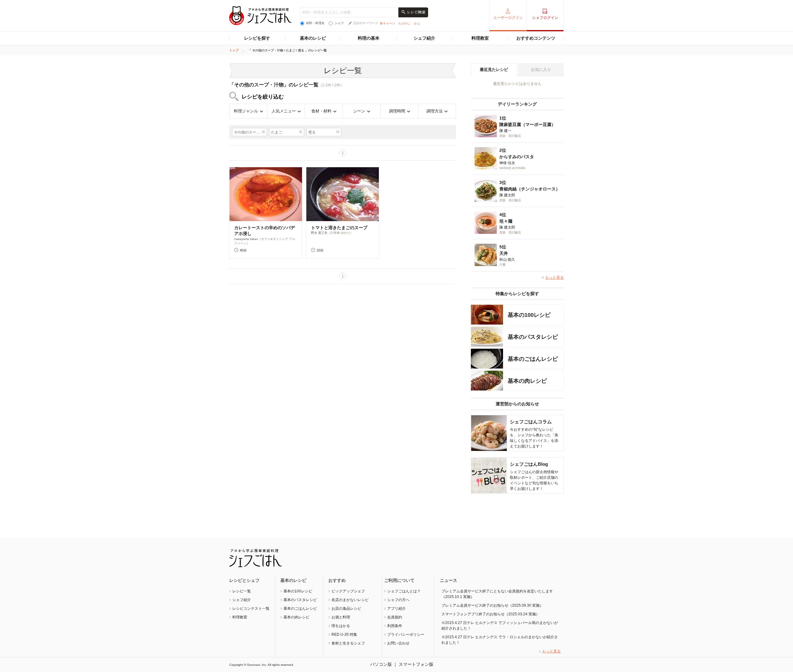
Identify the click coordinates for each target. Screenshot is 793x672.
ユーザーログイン (508, 17)
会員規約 (394, 617)
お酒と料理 (340, 617)
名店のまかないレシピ (350, 600)
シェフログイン (545, 17)
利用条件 (394, 626)
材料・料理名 (315, 23)
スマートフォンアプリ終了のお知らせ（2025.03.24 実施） (490, 614)
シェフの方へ (398, 600)
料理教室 (480, 38)
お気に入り (541, 69)
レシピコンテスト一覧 (250, 608)
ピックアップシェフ (348, 591)
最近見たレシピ (494, 69)
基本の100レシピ (297, 591)
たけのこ (404, 23)
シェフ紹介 (424, 38)
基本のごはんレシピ (300, 608)
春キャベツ (387, 23)
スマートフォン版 (416, 664)
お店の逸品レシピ (346, 608)
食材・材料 (321, 111)
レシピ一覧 (241, 591)
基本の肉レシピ (296, 617)
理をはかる (340, 626)
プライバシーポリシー (405, 634)
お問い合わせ (398, 643)
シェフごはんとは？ (404, 591)
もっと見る (554, 277)
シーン (359, 111)
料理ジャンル (246, 111)
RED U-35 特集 (344, 634)
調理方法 (435, 111)
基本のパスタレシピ (300, 600)
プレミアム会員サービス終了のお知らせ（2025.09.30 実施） (492, 605)
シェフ (339, 23)
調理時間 (397, 111)
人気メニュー (284, 111)
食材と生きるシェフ (348, 643)
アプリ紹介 (396, 608)
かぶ (417, 23)
